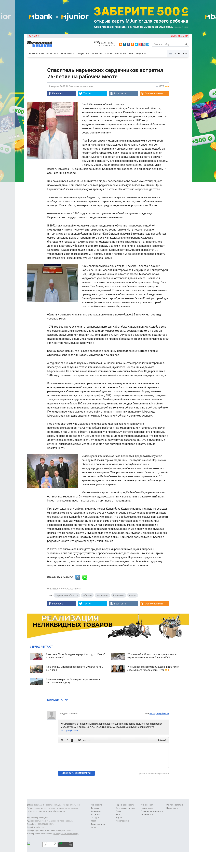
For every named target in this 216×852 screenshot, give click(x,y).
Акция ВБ (141, 53)
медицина (102, 595)
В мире (93, 827)
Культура (97, 53)
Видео (119, 818)
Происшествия (124, 53)
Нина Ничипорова (83, 86)
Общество (83, 53)
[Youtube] (140, 44)
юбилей (87, 595)
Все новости (36, 53)
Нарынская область (67, 595)
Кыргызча (34, 36)
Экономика (67, 53)
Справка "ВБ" (147, 814)
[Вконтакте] (124, 44)
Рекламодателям (179, 36)
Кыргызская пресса (125, 808)
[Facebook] (128, 44)
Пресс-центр (172, 808)
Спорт (108, 53)
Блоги (118, 811)
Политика (52, 53)
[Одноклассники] (132, 44)
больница (118, 595)
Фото (118, 814)
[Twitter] (136, 44)
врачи (132, 595)
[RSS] (120, 44)
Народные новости (125, 805)
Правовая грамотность (152, 811)
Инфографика (122, 821)
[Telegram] (147, 44)
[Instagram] (143, 44)
